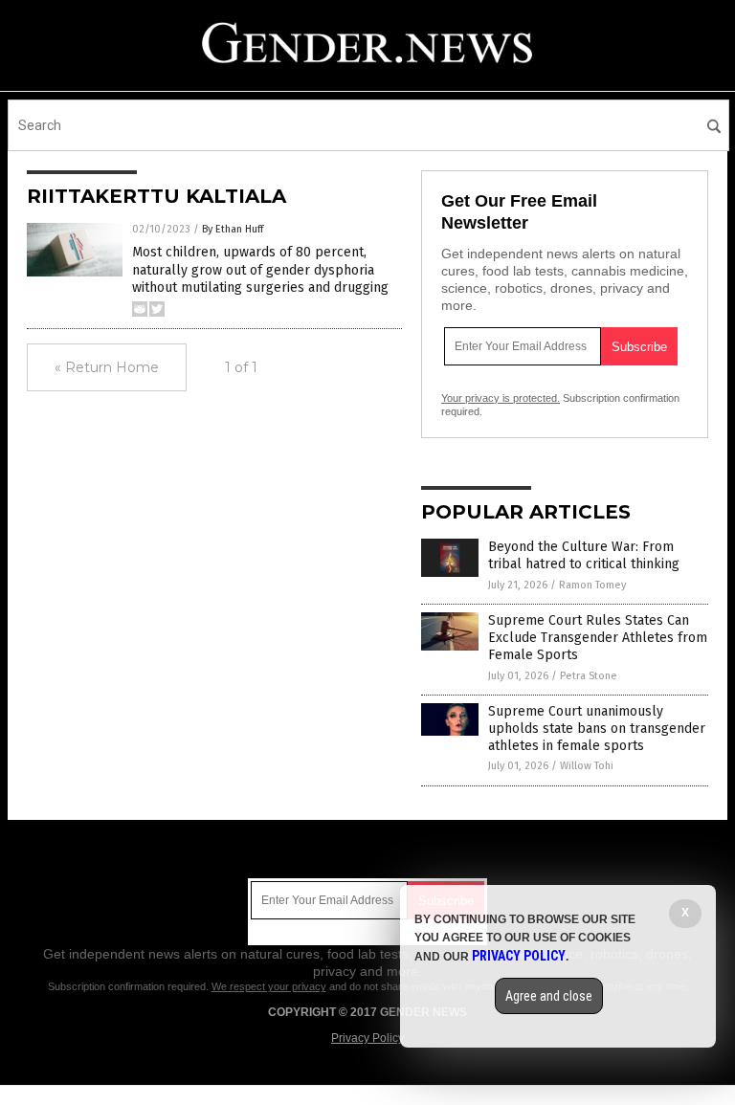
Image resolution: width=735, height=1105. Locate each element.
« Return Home (107, 367)
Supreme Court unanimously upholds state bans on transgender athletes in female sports (596, 728)
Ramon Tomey (592, 585)
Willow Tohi (586, 766)
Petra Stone (588, 676)
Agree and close (548, 996)
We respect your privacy (269, 986)
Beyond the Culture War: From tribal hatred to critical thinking (583, 555)
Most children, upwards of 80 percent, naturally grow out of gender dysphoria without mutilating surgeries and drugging (260, 269)
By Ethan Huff (232, 229)
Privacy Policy (367, 1038)
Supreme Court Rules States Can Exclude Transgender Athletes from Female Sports (597, 637)
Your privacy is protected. (500, 398)
